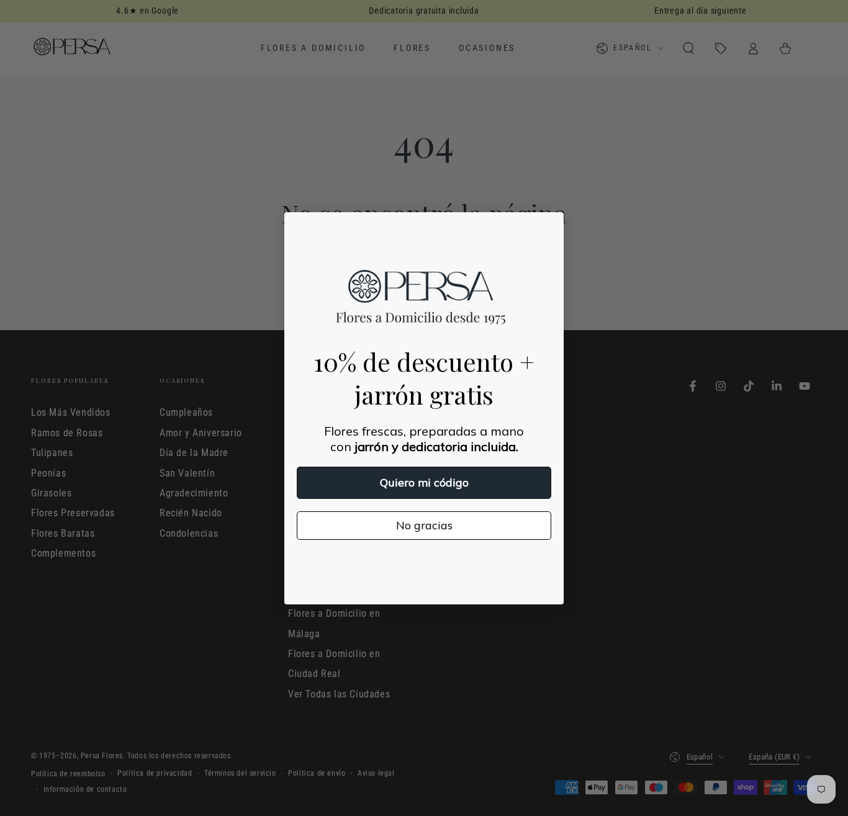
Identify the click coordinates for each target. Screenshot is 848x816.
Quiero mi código (424, 482)
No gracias (424, 525)
